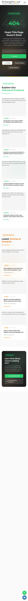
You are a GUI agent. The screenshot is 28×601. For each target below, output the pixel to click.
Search (15, 56)
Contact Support (14, 67)
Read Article (7, 275)
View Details (6, 125)
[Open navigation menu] (24, 2)
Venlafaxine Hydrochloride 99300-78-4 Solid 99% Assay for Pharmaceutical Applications (13, 154)
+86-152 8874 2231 (15, 376)
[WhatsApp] (24, 593)
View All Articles (6, 244)
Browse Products (19, 63)
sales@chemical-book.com (12, 381)
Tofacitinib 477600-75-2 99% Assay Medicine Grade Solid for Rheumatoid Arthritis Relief (13, 217)
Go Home (8, 63)
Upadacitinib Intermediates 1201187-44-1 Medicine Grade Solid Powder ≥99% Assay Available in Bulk (13, 122)
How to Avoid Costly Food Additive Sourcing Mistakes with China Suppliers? (14, 332)
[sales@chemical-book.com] (24, 598)
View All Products (6, 93)
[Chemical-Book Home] (11, 2)
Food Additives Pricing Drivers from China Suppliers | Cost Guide (13, 270)
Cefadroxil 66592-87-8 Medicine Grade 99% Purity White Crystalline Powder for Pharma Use (13, 185)
